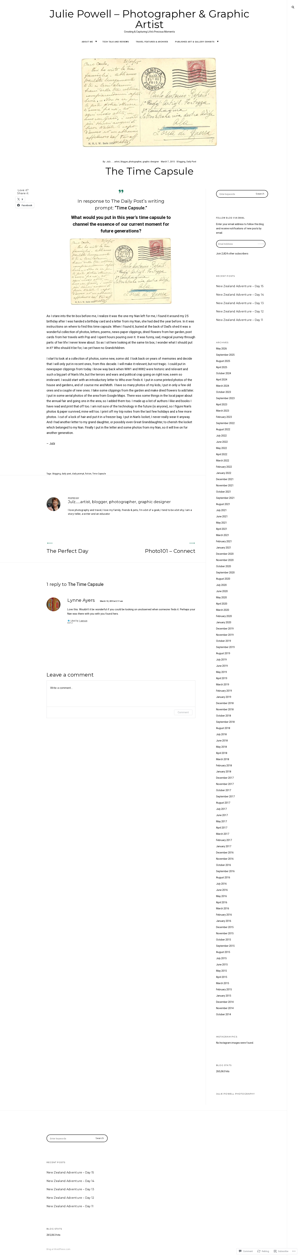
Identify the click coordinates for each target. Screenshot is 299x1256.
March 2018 (222, 759)
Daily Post (191, 161)
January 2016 (223, 921)
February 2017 (224, 840)
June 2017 (222, 815)
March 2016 (222, 908)
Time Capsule (99, 473)
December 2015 (225, 927)
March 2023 (222, 410)
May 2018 (221, 746)
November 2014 (225, 1008)
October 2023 (223, 392)
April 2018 (221, 753)
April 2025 (221, 367)
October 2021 (223, 491)
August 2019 (223, 653)
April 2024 (221, 379)
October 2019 (223, 641)
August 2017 (223, 802)
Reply (70, 623)
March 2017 (222, 833)
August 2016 (223, 877)
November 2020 (225, 560)
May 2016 (221, 896)
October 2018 (223, 715)
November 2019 (225, 634)
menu (293, 7)
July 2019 (221, 659)
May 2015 (221, 970)
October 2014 (223, 1014)
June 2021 (222, 516)
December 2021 (225, 479)
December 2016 (225, 852)
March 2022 (222, 460)
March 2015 (222, 983)
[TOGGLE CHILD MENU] (96, 41)
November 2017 (225, 784)
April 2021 (221, 529)
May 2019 (221, 672)
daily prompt (78, 473)
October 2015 (223, 939)
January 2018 (223, 771)
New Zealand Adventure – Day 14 (240, 294)
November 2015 (225, 933)
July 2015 (221, 958)
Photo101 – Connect (170, 551)
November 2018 (225, 709)
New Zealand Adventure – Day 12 (240, 311)
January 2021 (223, 547)
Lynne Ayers (81, 600)
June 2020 (222, 591)
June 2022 (222, 441)
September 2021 (225, 498)
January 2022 (223, 473)
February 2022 (224, 466)
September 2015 (225, 945)
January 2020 (223, 622)
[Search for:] (242, 194)
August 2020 (223, 578)
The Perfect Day (67, 551)
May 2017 (221, 821)
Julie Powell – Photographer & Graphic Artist (150, 19)
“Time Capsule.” (131, 207)
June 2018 (222, 740)
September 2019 (225, 647)
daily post (66, 473)
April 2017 (221, 827)
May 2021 (221, 522)
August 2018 (223, 728)
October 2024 (223, 373)
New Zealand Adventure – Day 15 (240, 286)
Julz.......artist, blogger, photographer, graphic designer (132, 161)
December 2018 (225, 703)
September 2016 (225, 871)
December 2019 (225, 628)
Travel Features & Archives (152, 42)
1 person (83, 621)
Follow (261, 241)
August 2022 (223, 429)
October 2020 (223, 566)
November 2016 (225, 858)
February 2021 (224, 541)
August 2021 (223, 504)
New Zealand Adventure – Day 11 (239, 320)
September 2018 (225, 722)
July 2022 (221, 435)
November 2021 (225, 485)
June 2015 (222, 964)
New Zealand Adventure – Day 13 (240, 303)
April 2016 (221, 902)
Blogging (181, 161)
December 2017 (225, 777)
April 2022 (221, 454)
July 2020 (221, 585)
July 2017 (221, 809)
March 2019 (222, 684)
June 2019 (222, 665)
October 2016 (223, 865)
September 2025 (225, 354)
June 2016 (222, 890)
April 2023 (221, 404)
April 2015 (221, 977)
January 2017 (223, 846)
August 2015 (223, 952)
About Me (87, 42)
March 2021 (222, 535)
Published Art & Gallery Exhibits (195, 42)
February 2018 (224, 765)
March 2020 (222, 610)
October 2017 (223, 790)
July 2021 (221, 510)
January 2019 (223, 697)
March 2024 (222, 385)
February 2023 (224, 417)
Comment (183, 712)
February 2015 (224, 989)
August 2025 (223, 361)
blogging (56, 473)
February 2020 (224, 616)
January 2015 (223, 995)
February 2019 (224, 690)
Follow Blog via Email (230, 218)
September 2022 (225, 423)
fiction (88, 473)
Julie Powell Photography (235, 1093)
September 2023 (225, 398)
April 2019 (221, 678)
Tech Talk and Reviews (115, 42)
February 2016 (224, 914)
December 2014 (225, 1002)
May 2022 (221, 448)
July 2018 (221, 734)
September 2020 (225, 572)
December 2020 (225, 553)
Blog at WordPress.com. (59, 1249)
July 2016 (221, 883)
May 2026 (221, 348)
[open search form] (293, 7)
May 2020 (221, 597)
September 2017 (225, 796)
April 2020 (221, 603)
